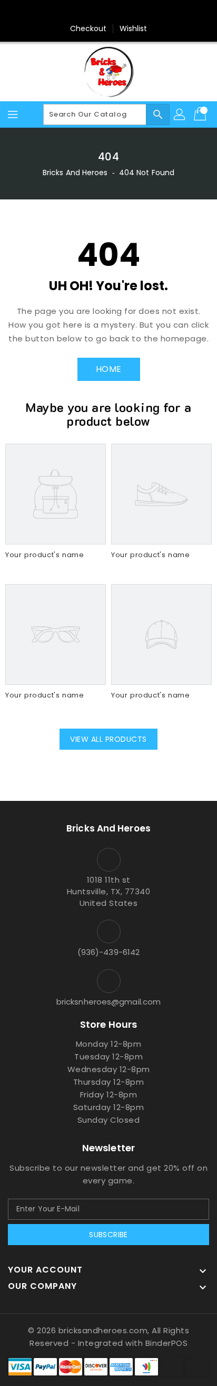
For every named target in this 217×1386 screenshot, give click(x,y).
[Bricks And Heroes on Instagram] (128, 12)
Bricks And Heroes (75, 172)
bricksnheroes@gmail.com (108, 1001)
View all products (108, 739)
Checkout (88, 28)
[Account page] (180, 114)
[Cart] (201, 114)
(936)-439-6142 (108, 952)
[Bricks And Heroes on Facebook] (88, 12)
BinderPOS (166, 1343)
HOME (109, 369)
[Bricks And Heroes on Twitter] (108, 12)
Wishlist (133, 28)
